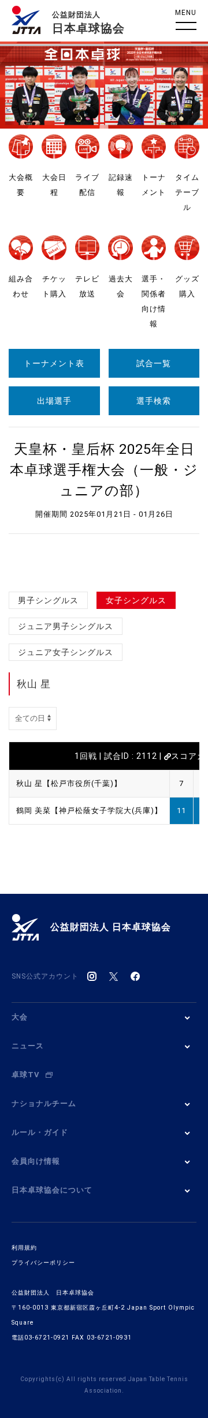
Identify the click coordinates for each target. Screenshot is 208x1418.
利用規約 (24, 1247)
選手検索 (153, 400)
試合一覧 (153, 363)
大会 (20, 1017)
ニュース (28, 1045)
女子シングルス (136, 600)
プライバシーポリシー (43, 1262)
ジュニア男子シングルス (65, 626)
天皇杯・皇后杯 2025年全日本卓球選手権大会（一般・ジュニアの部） (104, 470)
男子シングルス (48, 600)
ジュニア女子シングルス (65, 652)
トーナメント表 (54, 363)
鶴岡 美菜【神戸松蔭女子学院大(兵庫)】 (89, 810)
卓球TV (26, 1074)
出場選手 (54, 400)
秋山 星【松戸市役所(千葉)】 (69, 783)
